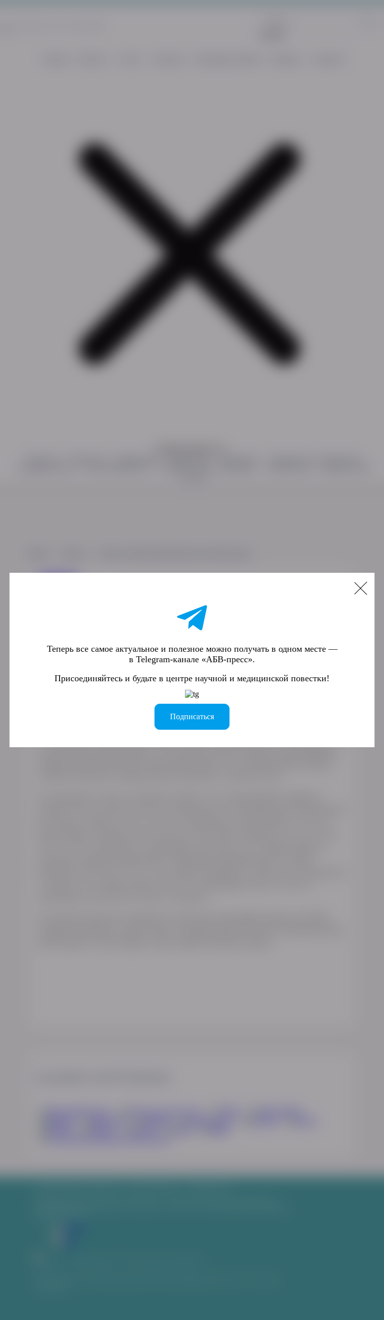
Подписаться (192, 716)
